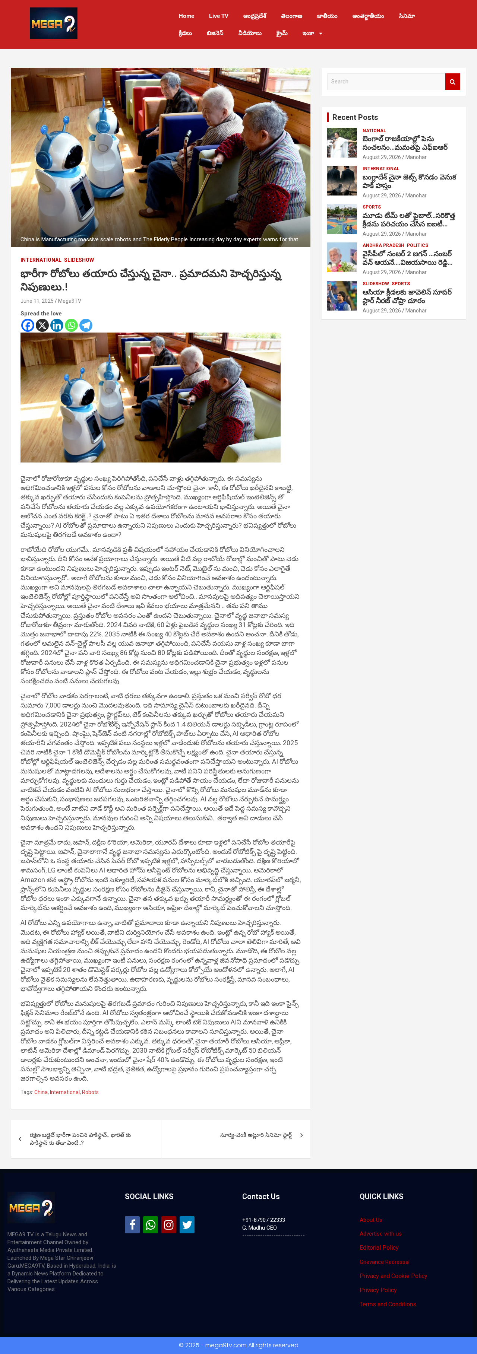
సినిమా (407, 16)
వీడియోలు (250, 33)
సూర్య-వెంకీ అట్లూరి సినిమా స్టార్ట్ (256, 1135)
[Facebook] (27, 325)
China (41, 1092)
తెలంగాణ (291, 16)
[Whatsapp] (71, 325)
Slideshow (79, 260)
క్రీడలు (185, 33)
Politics (417, 245)
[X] (42, 325)
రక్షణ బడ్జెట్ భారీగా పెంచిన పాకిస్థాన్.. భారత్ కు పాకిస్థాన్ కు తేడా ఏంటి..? (80, 1139)
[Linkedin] (56, 325)
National (374, 130)
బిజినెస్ (215, 33)
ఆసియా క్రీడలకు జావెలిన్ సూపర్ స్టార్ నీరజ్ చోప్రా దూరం (407, 296)
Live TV (218, 16)
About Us (371, 1220)
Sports (372, 207)
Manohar (416, 157)
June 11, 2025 (37, 301)
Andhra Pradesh (383, 245)
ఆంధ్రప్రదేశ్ (254, 16)
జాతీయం (327, 16)
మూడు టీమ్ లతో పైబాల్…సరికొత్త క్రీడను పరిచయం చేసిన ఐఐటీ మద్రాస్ (409, 224)
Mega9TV (69, 301)
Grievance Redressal (385, 1262)
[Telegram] (85, 325)
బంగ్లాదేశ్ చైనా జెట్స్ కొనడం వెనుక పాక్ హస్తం (409, 181)
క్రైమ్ (282, 33)
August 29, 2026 (382, 157)
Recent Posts (355, 117)
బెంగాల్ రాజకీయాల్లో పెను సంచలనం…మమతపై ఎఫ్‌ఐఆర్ (405, 143)
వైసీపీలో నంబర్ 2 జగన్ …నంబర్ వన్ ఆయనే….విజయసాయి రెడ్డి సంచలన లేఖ (407, 262)
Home (186, 16)
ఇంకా (308, 33)
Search (452, 81)
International (40, 260)
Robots (90, 1092)
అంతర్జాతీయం (368, 16)
